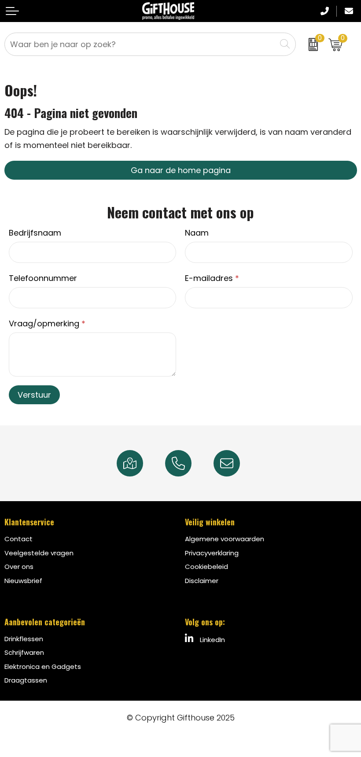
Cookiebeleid (206, 566)
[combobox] (141, 44)
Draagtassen (25, 680)
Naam (197, 232)
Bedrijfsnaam (35, 232)
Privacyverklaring (212, 553)
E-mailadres (212, 278)
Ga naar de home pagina (181, 170)
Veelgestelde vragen (39, 553)
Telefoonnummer (43, 278)
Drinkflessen (23, 638)
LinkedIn (211, 639)
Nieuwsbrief (23, 580)
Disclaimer (201, 580)
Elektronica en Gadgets (42, 666)
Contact (18, 538)
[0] (310, 44)
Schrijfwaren (24, 652)
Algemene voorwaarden (224, 538)
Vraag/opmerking (47, 323)
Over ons (18, 566)
